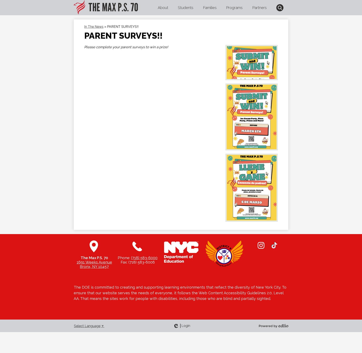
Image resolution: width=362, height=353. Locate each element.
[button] (163, 8)
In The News (93, 27)
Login (181, 326)
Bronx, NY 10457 (94, 266)
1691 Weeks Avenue (94, 262)
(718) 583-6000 (144, 258)
